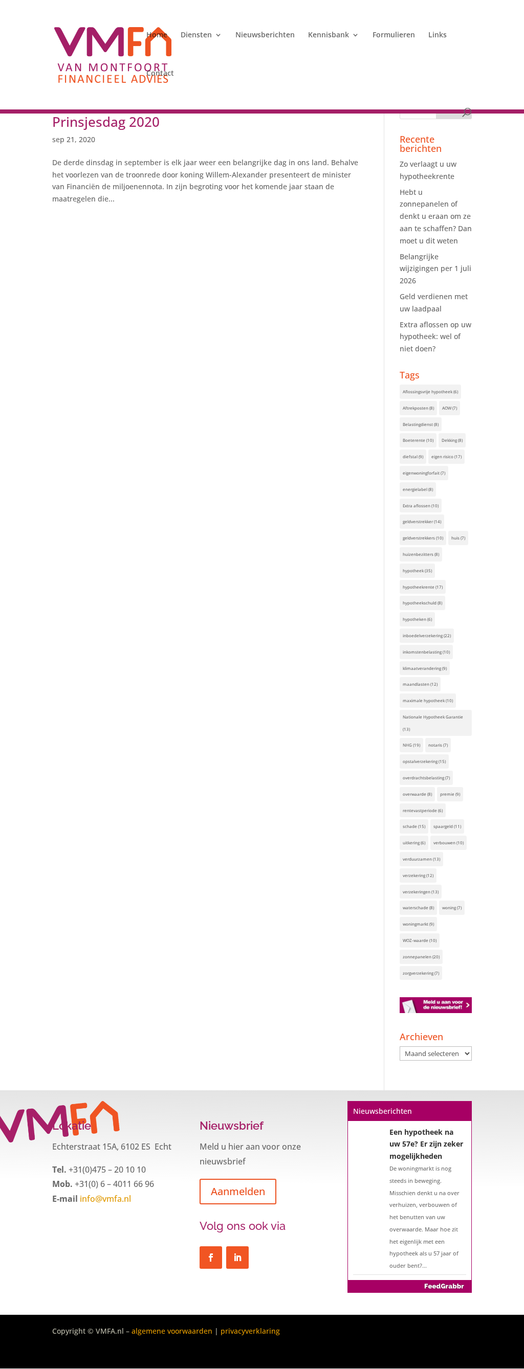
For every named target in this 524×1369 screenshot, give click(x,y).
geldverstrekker (422, 521)
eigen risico (446, 456)
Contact (160, 74)
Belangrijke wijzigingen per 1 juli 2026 (435, 269)
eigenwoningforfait (424, 473)
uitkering (414, 842)
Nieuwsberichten (265, 35)
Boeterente (418, 440)
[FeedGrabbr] (409, 1286)
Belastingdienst (421, 424)
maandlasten (420, 684)
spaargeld (447, 826)
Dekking (452, 440)
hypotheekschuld (422, 602)
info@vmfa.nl (104, 1198)
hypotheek (417, 570)
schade (414, 826)
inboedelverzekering (427, 635)
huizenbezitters (421, 554)
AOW (449, 408)
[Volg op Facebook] (211, 1257)
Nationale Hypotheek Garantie (433, 723)
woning (452, 907)
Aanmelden (238, 1191)
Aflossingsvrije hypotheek (430, 391)
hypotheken (417, 619)
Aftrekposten (418, 408)
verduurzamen (421, 859)
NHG (411, 745)
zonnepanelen (421, 956)
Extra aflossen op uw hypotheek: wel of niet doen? (435, 337)
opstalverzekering (424, 761)
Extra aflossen (421, 505)
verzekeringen (421, 891)
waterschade (418, 907)
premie (450, 794)
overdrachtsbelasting (426, 777)
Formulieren (394, 35)
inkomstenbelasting (426, 652)
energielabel (418, 489)
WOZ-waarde (419, 940)
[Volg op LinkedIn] (237, 1257)
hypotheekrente (423, 587)
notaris (438, 745)
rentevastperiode (423, 810)
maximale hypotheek (428, 700)
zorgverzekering (421, 973)
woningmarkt (418, 924)
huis (458, 538)
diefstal (413, 456)
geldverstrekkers (423, 538)
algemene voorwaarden (172, 1331)
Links (437, 35)
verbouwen (448, 842)
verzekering (418, 875)
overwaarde (417, 794)
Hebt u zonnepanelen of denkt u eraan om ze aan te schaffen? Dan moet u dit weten (436, 216)
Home (156, 35)
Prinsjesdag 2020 (106, 122)
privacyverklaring (250, 1331)
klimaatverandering (425, 668)
